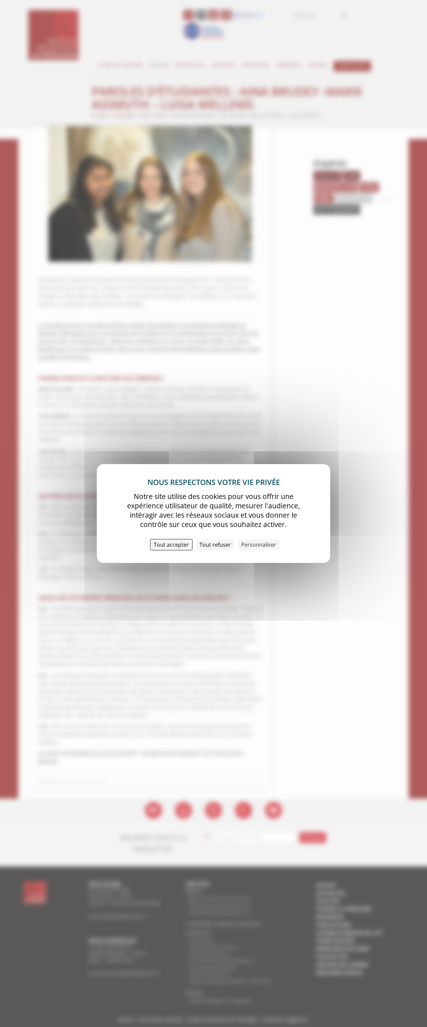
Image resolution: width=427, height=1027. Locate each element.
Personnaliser (258, 544)
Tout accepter (171, 544)
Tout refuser (215, 544)
